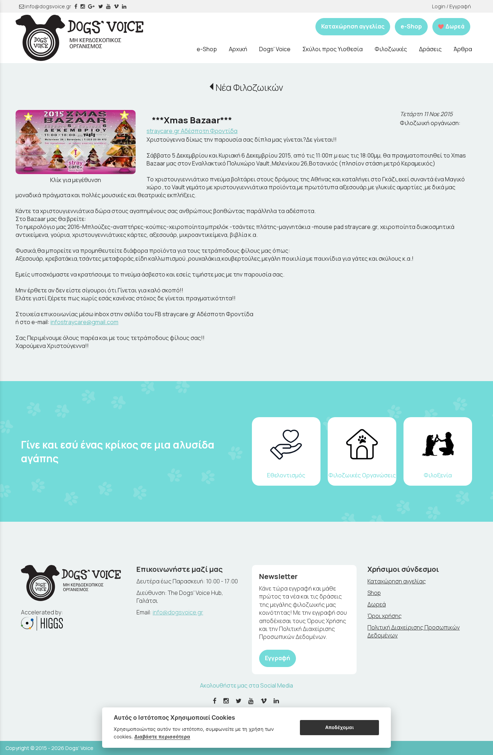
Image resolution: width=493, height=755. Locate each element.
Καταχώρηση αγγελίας (352, 26)
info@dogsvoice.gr (47, 6)
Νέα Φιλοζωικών (249, 87)
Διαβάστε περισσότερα (162, 736)
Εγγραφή (277, 658)
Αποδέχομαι (339, 727)
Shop (374, 593)
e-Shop (411, 26)
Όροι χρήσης (384, 616)
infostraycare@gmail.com (84, 322)
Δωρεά (376, 604)
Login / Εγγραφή (451, 6)
